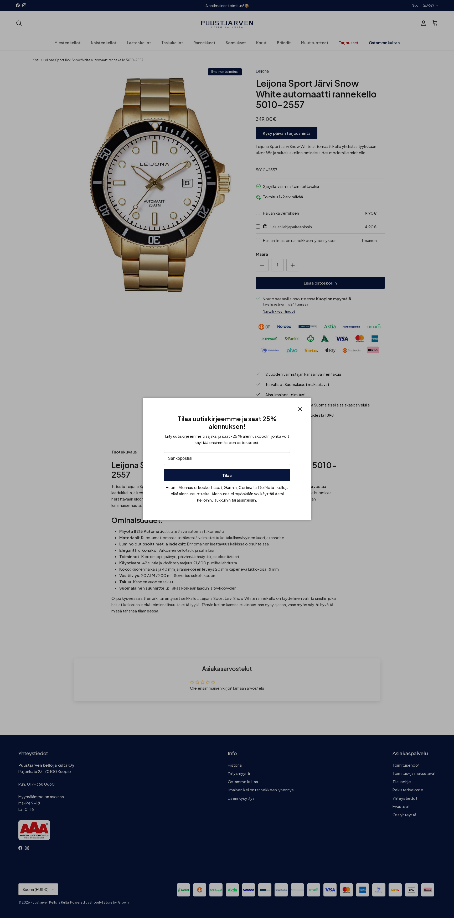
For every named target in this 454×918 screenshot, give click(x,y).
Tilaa (227, 475)
